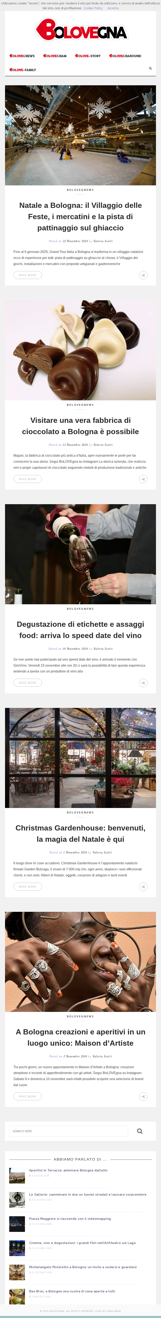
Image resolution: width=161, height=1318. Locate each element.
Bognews (22, 55)
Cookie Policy (93, 8)
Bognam (54, 55)
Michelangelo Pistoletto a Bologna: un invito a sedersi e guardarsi (83, 1267)
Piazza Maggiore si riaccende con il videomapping (70, 1219)
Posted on (68, 241)
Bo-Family (22, 69)
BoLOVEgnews (80, 190)
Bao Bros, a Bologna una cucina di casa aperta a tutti (72, 1291)
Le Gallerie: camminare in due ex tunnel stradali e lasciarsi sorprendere (88, 1194)
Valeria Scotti (103, 241)
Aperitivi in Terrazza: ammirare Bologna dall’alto (68, 1170)
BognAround (125, 55)
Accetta (113, 8)
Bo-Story (88, 55)
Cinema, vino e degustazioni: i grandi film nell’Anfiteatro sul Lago (82, 1243)
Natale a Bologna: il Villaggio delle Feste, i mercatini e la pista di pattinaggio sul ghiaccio (80, 216)
